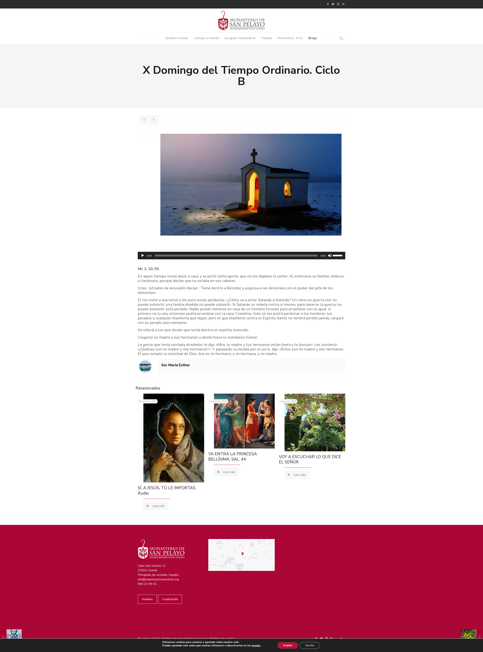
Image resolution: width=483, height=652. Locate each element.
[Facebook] (328, 4)
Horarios (147, 599)
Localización (170, 599)
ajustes (256, 645)
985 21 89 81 (147, 584)
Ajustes (309, 645)
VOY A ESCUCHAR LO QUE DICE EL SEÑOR (310, 459)
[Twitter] (333, 4)
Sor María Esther (175, 365)
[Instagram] (338, 4)
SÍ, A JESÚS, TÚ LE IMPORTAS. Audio (167, 490)
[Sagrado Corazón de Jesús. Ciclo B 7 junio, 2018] (11, 636)
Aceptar (287, 645)
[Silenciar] (330, 255)
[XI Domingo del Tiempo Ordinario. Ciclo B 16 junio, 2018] (472, 636)
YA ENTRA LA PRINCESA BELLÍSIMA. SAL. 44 (232, 456)
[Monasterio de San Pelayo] (241, 20)
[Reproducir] (143, 255)
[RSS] (343, 4)
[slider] (338, 255)
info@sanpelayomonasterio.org (158, 579)
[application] (241, 255)
